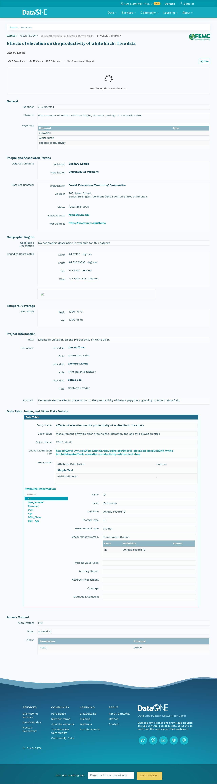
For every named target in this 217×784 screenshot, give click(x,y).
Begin (61, 312)
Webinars (86, 724)
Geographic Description (27, 244)
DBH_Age (33, 521)
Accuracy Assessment (85, 579)
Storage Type (91, 520)
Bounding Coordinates (20, 254)
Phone (61, 207)
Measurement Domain (85, 536)
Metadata (26, 27)
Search (13, 27)
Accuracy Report (88, 571)
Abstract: (28, 400)
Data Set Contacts (23, 184)
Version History (110, 36)
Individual (59, 164)
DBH (30, 509)
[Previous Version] (97, 36)
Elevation (33, 506)
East (62, 271)
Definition (93, 511)
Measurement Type (87, 528)
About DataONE (119, 713)
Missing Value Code (87, 562)
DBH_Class (34, 517)
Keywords (28, 125)
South (61, 262)
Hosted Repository (30, 729)
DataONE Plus (32, 722)
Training (85, 719)
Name (95, 494)
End (63, 320)
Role (61, 356)
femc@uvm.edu (79, 214)
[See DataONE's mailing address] (184, 740)
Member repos (60, 719)
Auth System (26, 622)
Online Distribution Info (40, 452)
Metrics (113, 719)
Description (45, 433)
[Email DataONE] (163, 740)
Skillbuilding (88, 713)
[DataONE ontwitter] (143, 740)
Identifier (28, 106)
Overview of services (30, 715)
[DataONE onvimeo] (153, 740)
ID (29, 498)
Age (30, 513)
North (61, 254)
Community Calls (62, 738)
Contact (114, 724)
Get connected (149, 775)
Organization (57, 172)
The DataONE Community (60, 731)
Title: (31, 339)
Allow (30, 639)
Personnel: (27, 348)
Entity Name (44, 425)
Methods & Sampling (86, 596)
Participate (58, 713)
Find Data (34, 748)
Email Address (56, 215)
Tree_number (36, 502)
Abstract (29, 115)
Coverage (93, 588)
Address (60, 193)
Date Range (27, 311)
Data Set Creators (23, 163)
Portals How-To (90, 729)
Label (95, 503)
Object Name (44, 442)
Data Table (32, 417)
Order (30, 631)
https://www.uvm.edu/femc (87, 223)
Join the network (62, 724)
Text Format (44, 462)
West (62, 279)
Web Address (57, 223)
